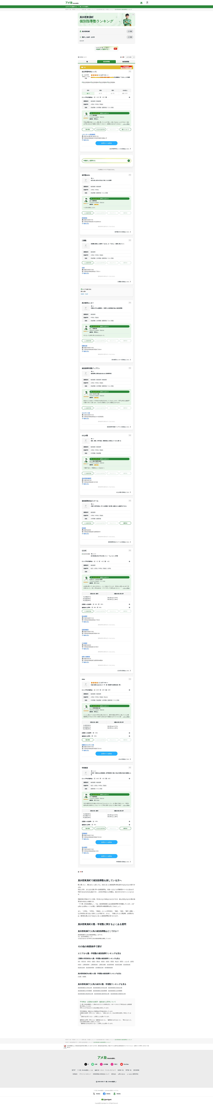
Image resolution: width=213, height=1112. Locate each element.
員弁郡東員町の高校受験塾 (100, 990)
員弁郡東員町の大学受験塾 (115, 990)
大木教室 (84, 643)
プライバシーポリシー (85, 1074)
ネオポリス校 (86, 413)
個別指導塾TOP (73, 1042)
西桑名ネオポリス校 (88, 745)
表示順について (83, 57)
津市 (79, 961)
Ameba (98, 1094)
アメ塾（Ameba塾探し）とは (85, 1070)
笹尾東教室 (85, 630)
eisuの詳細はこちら (124, 759)
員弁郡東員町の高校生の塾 (115, 987)
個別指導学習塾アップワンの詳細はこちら (118, 427)
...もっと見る (126, 124)
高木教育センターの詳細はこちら (120, 359)
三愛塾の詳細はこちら (123, 281)
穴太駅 (86, 294)
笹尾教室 (84, 833)
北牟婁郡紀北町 (99, 967)
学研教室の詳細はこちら (122, 861)
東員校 (84, 528)
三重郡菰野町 (86, 964)
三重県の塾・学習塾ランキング (88, 9)
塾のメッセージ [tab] (125, 129)
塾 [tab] (87, 62)
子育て (116, 1064)
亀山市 (117, 961)
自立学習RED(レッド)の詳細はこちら (119, 148)
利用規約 (75, 1074)
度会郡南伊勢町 (90, 967)
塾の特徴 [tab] (88, 129)
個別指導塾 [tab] (106, 62)
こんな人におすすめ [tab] (100, 129)
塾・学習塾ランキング (75, 9)
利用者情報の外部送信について (101, 1074)
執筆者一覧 (121, 1070)
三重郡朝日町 (94, 964)
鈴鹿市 (103, 961)
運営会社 (113, 1074)
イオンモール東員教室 (88, 134)
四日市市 (83, 961)
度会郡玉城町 (118, 964)
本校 (83, 268)
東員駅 (82, 294)
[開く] (129, 97)
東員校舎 (84, 218)
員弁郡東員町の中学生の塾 (100, 987)
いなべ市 (126, 961)
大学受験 (105, 1064)
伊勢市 (89, 961)
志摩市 (132, 961)
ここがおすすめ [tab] (87, 213)
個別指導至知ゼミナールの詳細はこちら (118, 542)
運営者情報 (136, 1070)
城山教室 (84, 616)
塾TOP (67, 9)
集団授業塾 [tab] (125, 62)
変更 (131, 31)
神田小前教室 (86, 657)
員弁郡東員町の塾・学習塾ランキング (105, 9)
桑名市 (98, 961)
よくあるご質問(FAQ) (132, 1074)
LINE (96, 1064)
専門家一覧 (128, 1070)
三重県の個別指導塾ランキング (85, 1042)
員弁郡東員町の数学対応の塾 (101, 994)
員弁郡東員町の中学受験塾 (85, 990)
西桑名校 (84, 346)
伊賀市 (79, 964)
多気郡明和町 (110, 964)
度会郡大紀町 (81, 967)
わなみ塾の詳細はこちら (122, 492)
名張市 (107, 961)
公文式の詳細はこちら (123, 670)
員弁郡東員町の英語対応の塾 (85, 994)
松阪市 (93, 961)
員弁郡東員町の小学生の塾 (85, 987)
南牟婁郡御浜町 (109, 967)
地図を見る (86, 140)
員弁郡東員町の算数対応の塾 (118, 994)
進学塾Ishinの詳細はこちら (122, 232)
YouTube (126, 1064)
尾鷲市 (112, 961)
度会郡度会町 (126, 964)
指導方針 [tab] (125, 523)
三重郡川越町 (102, 964)
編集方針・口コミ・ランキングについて (105, 1070)
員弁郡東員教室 (86, 478)
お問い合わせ (121, 1074)
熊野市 (121, 961)
